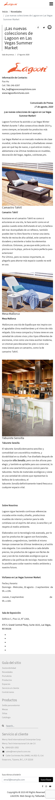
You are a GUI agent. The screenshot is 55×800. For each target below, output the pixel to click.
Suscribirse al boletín (11, 774)
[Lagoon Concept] (43, 786)
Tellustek (39, 795)
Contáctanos (8, 692)
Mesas (5, 709)
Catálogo (6, 717)
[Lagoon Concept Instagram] (46, 786)
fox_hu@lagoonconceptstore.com (19, 89)
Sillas (4, 713)
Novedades (7, 671)
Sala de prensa (8, 54)
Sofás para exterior (11, 705)
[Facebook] (38, 27)
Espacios (6, 684)
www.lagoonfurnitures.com (15, 92)
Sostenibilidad (9, 667)
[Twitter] (44, 27)
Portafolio (7, 675)
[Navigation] (51, 4)
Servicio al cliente (10, 688)
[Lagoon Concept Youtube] (50, 786)
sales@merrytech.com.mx (18, 751)
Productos (7, 680)
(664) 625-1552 (12, 747)
